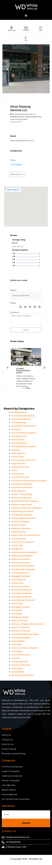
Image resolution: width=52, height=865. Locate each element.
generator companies (21, 528)
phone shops (17, 603)
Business (15, 450)
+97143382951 (16, 165)
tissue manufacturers (20, 655)
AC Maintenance (19, 412)
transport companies (20, 665)
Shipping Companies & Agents (25, 634)
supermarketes (18, 641)
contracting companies (21, 484)
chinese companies (20, 467)
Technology (16, 651)
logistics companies (20, 559)
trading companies (19, 661)
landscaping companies (22, 556)
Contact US (18, 174)
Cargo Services (18, 463)
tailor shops (16, 644)
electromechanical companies (25, 501)
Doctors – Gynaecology (22, 494)
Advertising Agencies (21, 419)
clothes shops (17, 474)
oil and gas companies (21, 593)
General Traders (18, 525)
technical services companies (24, 648)
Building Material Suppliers (23, 446)
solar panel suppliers (20, 638)
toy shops (15, 658)
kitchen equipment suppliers (24, 552)
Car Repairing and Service (23, 460)
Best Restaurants (19, 443)
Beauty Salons (18, 440)
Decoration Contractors (22, 487)
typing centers (17, 672)
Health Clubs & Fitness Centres (25, 535)
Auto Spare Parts (19, 436)
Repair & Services (19, 621)
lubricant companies (20, 562)
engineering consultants (22, 511)
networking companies (21, 590)
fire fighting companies (21, 515)
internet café (17, 545)
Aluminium (16, 429)
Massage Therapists (20, 576)
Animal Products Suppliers (23, 433)
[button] (26, 15)
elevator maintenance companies (26, 508)
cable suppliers (18, 453)
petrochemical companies (23, 600)
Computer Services (20, 477)
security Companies (20, 627)
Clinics (14, 470)
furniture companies (20, 521)
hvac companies (18, 539)
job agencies (17, 549)
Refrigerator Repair (20, 617)
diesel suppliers (18, 491)
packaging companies (21, 597)
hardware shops (18, 532)
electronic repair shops (21, 504)
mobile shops (17, 583)
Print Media (16, 610)
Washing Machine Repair (22, 675)
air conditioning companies (23, 426)
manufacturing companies (23, 569)
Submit (26, 330)
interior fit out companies (22, 542)
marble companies (19, 573)
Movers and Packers (20, 586)
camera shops (17, 457)
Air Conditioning (18, 422)
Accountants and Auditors (23, 416)
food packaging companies (23, 518)
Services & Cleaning (20, 631)
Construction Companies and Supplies (29, 481)
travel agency (17, 668)
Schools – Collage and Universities (27, 624)
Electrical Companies (21, 498)
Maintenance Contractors (23, 566)
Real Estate (16, 614)
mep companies (18, 580)
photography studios (20, 607)
